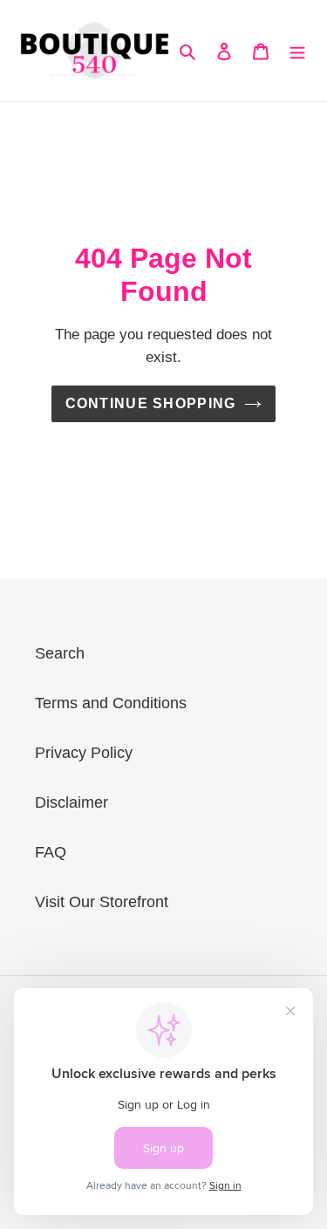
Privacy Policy (84, 752)
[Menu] (297, 51)
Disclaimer (71, 802)
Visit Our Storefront (101, 902)
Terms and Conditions (111, 703)
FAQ (50, 852)
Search (60, 653)
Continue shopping (150, 403)
